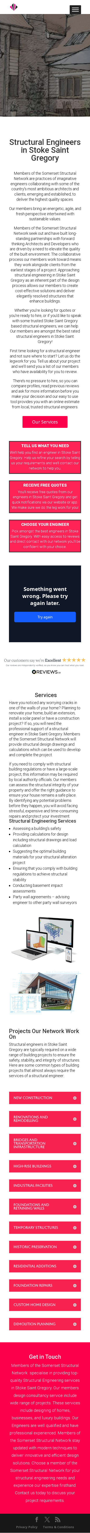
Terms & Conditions (58, 1527)
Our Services (45, 422)
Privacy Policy (27, 1527)
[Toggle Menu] (75, 9)
